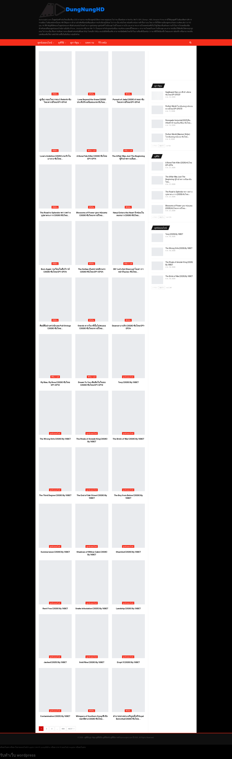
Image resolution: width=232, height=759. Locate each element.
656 (63, 729)
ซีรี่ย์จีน (55, 94)
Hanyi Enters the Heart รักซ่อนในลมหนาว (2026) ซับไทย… (128, 213)
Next (70, 729)
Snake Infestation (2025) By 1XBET (91, 608)
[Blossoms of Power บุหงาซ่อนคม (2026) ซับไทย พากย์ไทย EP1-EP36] (91, 186)
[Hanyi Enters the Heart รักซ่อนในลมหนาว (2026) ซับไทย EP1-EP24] (128, 186)
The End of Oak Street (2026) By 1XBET (92, 496)
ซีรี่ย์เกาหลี (91, 150)
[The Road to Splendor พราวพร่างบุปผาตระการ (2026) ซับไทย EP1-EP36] (55, 186)
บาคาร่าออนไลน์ (62, 747)
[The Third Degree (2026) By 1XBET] (55, 469)
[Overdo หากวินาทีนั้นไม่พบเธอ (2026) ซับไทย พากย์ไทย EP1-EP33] (91, 299)
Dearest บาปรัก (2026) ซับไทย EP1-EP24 (128, 326)
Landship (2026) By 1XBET (128, 608)
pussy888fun (46, 747)
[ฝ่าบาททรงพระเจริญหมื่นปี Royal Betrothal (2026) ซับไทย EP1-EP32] (128, 690)
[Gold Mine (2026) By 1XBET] (91, 636)
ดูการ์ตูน (74, 42)
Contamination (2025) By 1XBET (55, 716)
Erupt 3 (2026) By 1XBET (128, 662)
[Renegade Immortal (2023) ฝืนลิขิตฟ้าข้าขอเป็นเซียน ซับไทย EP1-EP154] (157, 124)
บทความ (89, 42)
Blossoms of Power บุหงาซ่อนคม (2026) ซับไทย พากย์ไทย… (91, 213)
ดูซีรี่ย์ (61, 42)
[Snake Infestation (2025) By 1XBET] (91, 582)
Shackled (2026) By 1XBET (128, 551)
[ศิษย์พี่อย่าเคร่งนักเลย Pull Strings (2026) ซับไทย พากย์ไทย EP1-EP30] (55, 299)
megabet (72, 747)
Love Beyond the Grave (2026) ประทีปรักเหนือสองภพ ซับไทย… (92, 100)
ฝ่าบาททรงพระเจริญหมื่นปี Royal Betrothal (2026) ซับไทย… (128, 717)
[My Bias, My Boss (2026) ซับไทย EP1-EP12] (55, 356)
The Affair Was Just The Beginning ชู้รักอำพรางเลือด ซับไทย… (178, 179)
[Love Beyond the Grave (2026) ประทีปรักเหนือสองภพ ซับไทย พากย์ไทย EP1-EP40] (91, 73)
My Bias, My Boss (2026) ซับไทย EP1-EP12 (55, 383)
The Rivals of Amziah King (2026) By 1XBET (91, 440)
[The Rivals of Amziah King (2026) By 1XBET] (91, 413)
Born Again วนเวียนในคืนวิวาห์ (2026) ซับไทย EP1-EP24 (55, 270)
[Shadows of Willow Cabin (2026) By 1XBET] (91, 526)
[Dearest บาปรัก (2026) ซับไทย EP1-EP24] (128, 299)
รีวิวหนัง (102, 42)
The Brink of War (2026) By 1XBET (128, 438)
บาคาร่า (38, 747)
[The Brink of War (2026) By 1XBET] (128, 413)
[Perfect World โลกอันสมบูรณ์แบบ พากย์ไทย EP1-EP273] (157, 110)
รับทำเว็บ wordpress (18, 755)
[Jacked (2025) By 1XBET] (55, 636)
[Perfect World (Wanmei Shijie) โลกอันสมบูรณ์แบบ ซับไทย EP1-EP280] (157, 138)
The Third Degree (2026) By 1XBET (55, 495)
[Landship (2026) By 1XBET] (128, 582)
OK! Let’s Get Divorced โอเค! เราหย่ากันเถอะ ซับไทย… (128, 270)
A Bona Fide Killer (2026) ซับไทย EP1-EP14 (92, 157)
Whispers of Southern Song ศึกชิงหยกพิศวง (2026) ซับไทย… (92, 717)
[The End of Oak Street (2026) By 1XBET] (91, 469)
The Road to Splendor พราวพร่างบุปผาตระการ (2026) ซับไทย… (55, 213)
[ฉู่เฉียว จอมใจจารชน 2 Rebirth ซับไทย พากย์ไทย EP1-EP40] (55, 73)
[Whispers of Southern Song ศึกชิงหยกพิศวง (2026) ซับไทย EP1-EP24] (91, 690)
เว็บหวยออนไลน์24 (22, 747)
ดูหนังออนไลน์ (45, 42)
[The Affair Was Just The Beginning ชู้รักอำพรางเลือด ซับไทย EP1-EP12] (128, 130)
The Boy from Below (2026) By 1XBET (128, 496)
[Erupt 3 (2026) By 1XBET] (128, 636)
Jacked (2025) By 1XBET (55, 662)
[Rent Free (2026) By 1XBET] (55, 582)
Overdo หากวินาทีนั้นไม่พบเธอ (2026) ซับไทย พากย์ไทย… (92, 326)
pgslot (31, 747)
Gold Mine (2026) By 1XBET (91, 662)
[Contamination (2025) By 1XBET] (55, 690)
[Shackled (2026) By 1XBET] (128, 526)
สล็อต (12, 747)
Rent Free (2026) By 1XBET (55, 608)
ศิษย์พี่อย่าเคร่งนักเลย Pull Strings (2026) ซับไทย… (55, 326)
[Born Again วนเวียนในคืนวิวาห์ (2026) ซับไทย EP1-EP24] (55, 243)
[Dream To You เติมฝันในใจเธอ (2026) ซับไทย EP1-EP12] (91, 356)
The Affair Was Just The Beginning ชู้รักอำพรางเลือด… (128, 157)
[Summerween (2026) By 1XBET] (55, 526)
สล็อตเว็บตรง (5, 747)
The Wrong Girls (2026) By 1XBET (55, 438)
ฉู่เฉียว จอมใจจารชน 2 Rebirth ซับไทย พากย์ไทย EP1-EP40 (55, 100)
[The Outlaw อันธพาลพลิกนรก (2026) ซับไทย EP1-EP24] (91, 243)
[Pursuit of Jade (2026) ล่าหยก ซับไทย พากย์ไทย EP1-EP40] (128, 73)
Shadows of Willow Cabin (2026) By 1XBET (92, 553)
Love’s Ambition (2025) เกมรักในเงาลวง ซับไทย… (55, 157)
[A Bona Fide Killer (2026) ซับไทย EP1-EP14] (91, 130)
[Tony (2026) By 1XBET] (128, 356)
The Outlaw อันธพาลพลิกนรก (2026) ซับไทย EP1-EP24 (92, 270)
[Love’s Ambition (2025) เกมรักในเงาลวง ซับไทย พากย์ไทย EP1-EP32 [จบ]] (55, 130)
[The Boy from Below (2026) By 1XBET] (128, 469)
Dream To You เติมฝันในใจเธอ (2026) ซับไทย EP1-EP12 (92, 383)
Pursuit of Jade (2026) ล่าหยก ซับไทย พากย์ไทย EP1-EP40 (128, 100)
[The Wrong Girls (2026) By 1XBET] (55, 413)
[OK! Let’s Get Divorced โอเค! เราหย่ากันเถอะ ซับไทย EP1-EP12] (128, 243)
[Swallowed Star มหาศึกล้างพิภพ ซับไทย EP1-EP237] (157, 95)
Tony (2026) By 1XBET (128, 382)
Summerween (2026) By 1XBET (55, 551)
